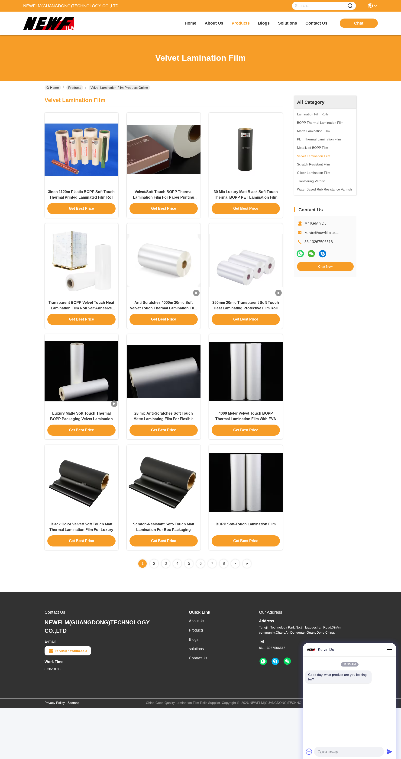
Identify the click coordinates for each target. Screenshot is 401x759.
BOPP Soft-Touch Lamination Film (246, 524)
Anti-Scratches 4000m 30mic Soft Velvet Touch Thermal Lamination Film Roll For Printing (163, 308)
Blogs (193, 639)
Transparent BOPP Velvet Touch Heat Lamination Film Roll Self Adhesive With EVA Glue (81, 308)
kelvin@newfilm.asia (321, 233)
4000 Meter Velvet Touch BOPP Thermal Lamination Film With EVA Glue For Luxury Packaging (245, 418)
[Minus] (389, 649)
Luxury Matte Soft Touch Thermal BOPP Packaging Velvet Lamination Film (81, 418)
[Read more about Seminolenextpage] (235, 563)
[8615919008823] (263, 661)
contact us (316, 23)
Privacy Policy (55, 703)
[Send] (389, 751)
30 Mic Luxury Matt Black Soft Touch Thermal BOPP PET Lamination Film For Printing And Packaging (246, 197)
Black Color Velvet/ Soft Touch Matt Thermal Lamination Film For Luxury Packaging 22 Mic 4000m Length (81, 529)
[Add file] (309, 751)
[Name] (350, 6)
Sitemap (74, 703)
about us (214, 23)
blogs (264, 23)
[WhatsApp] (300, 253)
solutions (287, 23)
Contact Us (198, 658)
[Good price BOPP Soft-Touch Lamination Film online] (246, 482)
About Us (196, 621)
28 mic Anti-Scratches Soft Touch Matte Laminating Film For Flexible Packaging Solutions (163, 418)
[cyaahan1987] (322, 253)
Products (74, 87)
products (241, 23)
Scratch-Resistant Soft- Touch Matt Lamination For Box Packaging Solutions (163, 529)
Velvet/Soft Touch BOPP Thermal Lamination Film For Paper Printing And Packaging (163, 197)
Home (190, 23)
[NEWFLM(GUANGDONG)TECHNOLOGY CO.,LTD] (48, 23)
